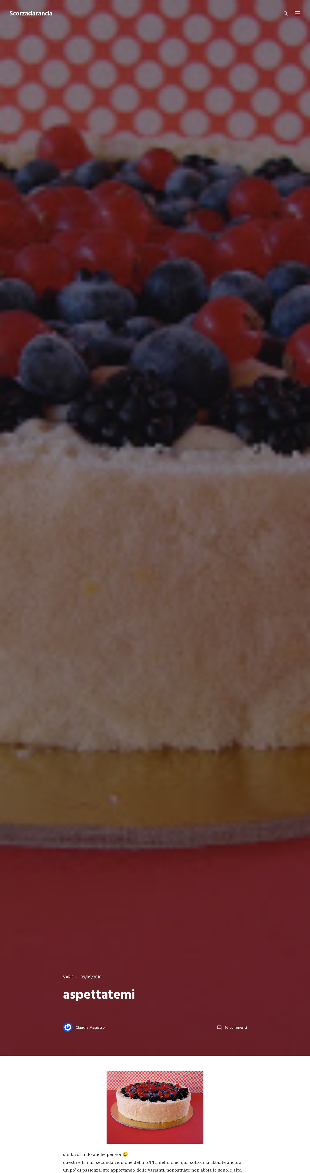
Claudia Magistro (90, 1028)
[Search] (286, 13)
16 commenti (236, 1028)
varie (68, 977)
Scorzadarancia (31, 14)
